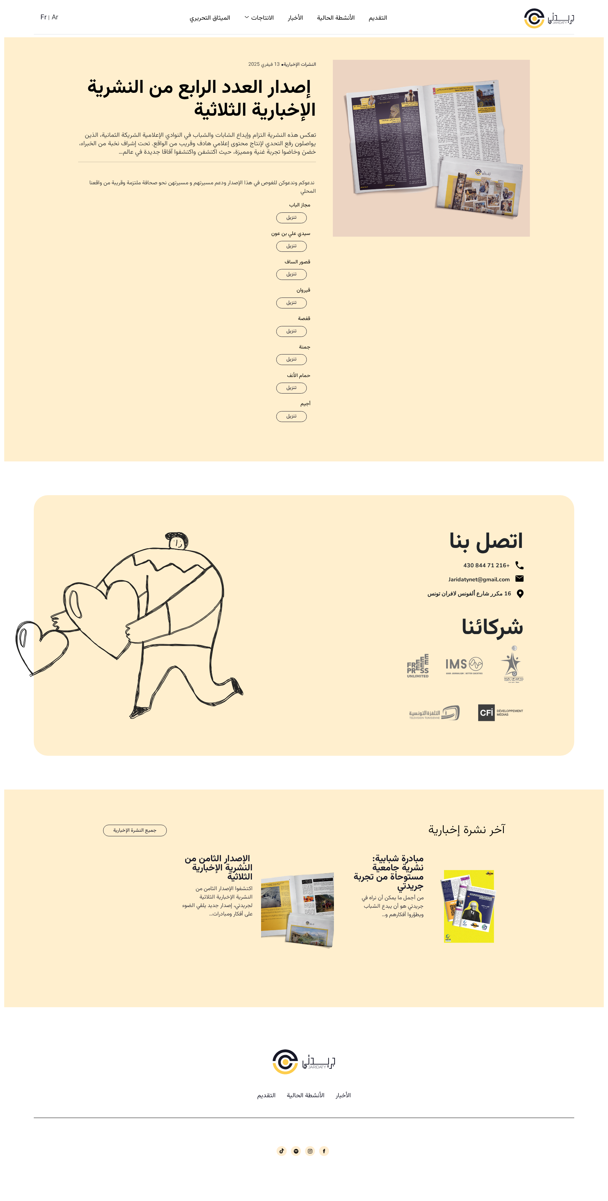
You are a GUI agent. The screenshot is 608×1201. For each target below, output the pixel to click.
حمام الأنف (298, 376)
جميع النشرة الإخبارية (135, 830)
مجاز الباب (299, 205)
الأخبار (295, 18)
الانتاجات (262, 18)
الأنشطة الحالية (336, 18)
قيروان (303, 290)
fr (43, 17)
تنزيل (291, 218)
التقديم (378, 18)
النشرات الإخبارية (300, 65)
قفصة (304, 319)
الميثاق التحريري (210, 18)
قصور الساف (297, 262)
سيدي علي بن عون (290, 234)
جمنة (304, 347)
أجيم (305, 404)
